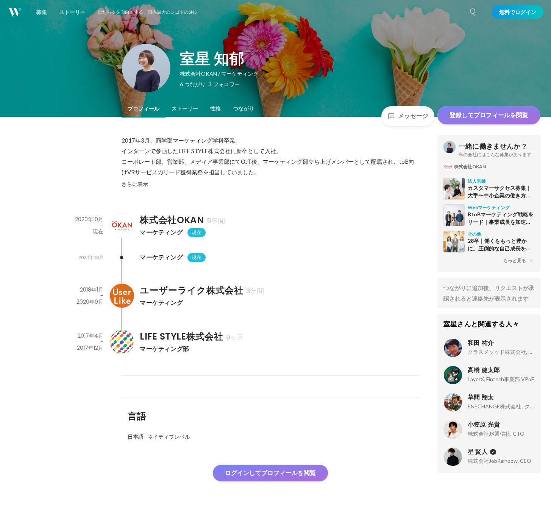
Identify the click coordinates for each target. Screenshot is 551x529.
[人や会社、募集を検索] (473, 12)
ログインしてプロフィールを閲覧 (270, 472)
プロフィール (143, 108)
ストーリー (185, 108)
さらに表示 (135, 184)
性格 (215, 108)
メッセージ (413, 116)
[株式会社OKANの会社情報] (121, 225)
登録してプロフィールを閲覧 (489, 115)
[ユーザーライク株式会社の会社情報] (121, 295)
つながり (243, 108)
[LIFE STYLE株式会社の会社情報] (121, 341)
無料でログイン (517, 12)
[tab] (143, 108)
